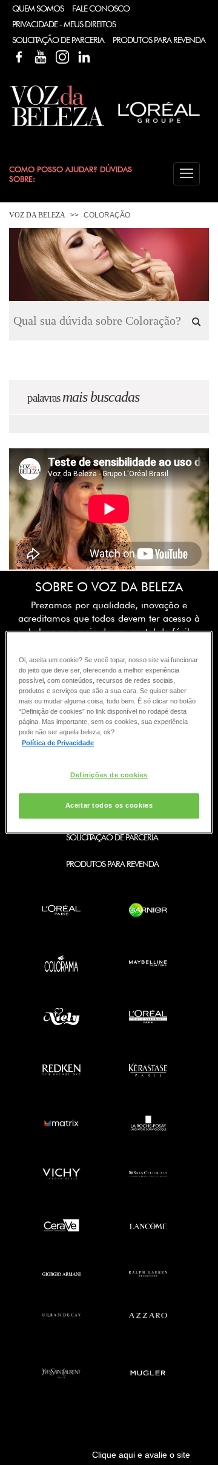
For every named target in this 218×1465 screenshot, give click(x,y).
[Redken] (61, 1070)
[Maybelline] (148, 963)
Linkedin (84, 57)
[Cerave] (61, 1225)
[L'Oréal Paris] (61, 910)
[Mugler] (148, 1373)
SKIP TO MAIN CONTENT (54, 4)
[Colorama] (61, 963)
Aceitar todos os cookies (109, 805)
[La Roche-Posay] (148, 1123)
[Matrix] (61, 1123)
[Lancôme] (148, 1225)
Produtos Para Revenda (159, 40)
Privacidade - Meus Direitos (64, 24)
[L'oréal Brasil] (159, 123)
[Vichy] (61, 1174)
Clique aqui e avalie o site (141, 1455)
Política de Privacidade (58, 742)
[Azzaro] (148, 1315)
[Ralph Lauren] (148, 1274)
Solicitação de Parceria (58, 40)
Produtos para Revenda (112, 864)
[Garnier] (148, 910)
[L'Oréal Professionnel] (148, 1016)
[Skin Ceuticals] (148, 1174)
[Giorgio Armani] (61, 1274)
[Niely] (61, 1016)
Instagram (62, 57)
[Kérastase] (148, 1070)
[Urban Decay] (61, 1315)
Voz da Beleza (37, 215)
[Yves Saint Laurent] (61, 1373)
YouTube (40, 57)
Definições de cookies (109, 775)
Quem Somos (38, 8)
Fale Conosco (101, 8)
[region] (109, 732)
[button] (186, 173)
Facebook (18, 57)
